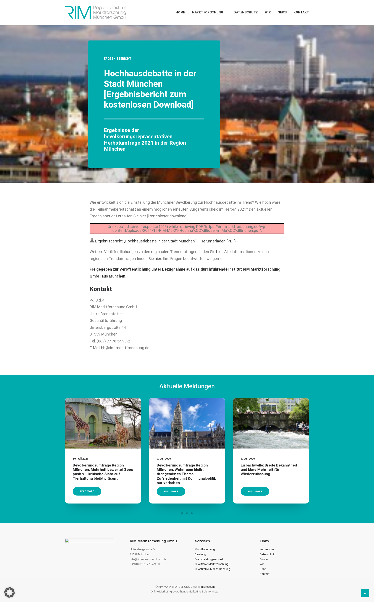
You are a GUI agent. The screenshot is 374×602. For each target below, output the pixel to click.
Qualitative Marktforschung (212, 564)
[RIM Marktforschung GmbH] (95, 12)
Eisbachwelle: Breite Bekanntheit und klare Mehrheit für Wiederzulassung (269, 469)
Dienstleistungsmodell (209, 559)
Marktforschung (207, 12)
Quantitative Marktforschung (212, 569)
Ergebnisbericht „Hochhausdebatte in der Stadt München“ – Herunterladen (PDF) (165, 241)
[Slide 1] (182, 513)
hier (219, 251)
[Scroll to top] (365, 593)
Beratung (200, 554)
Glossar (264, 559)
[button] (103, 423)
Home (180, 12)
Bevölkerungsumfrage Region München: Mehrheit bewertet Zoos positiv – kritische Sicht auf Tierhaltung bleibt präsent (103, 472)
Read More (87, 491)
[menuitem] (182, 12)
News (282, 12)
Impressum (267, 549)
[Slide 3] (191, 513)
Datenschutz (246, 12)
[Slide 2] (187, 513)
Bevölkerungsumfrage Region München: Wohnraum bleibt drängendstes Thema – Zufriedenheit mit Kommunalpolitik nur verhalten (186, 474)
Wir (268, 12)
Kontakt (301, 12)
